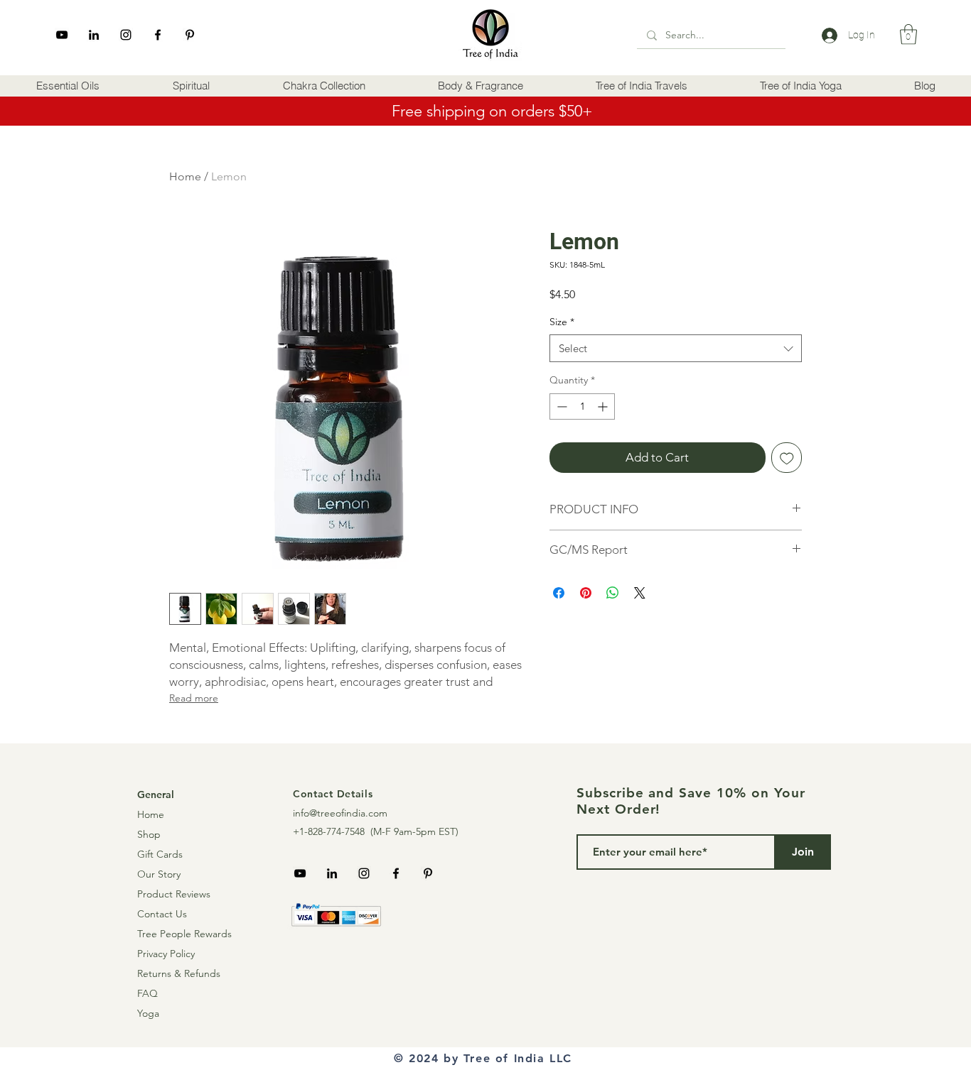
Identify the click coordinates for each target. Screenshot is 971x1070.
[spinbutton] (582, 406)
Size (561, 321)
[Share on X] (639, 592)
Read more (193, 698)
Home (185, 176)
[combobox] (675, 348)
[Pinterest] (190, 35)
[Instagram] (126, 35)
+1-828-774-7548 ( (333, 831)
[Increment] (604, 406)
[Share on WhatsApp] (612, 592)
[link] (908, 34)
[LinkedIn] (94, 35)
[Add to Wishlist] (787, 458)
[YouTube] (62, 35)
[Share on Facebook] (558, 592)
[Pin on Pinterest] (585, 592)
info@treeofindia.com (340, 813)
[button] (68, 86)
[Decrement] (560, 406)
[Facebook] (158, 35)
